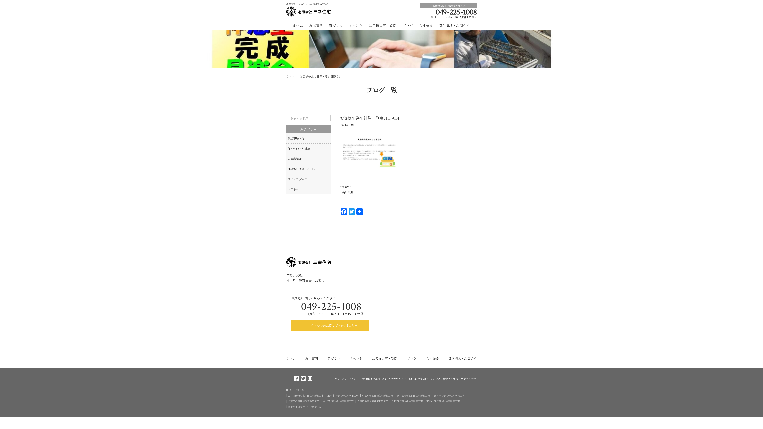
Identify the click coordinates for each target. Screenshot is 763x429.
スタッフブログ (297, 179)
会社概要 (426, 25)
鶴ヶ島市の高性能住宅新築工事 (413, 395)
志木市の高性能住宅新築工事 (449, 395)
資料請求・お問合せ (454, 25)
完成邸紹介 (295, 159)
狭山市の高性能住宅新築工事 (338, 401)
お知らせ (293, 189)
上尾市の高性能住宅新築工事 (342, 395)
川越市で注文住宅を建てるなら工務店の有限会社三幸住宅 (432, 378)
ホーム (298, 25)
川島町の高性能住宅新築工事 (377, 395)
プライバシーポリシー (347, 379)
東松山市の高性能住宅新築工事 (443, 401)
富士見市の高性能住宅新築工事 (304, 407)
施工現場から (296, 138)
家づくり (336, 25)
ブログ (408, 25)
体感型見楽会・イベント (303, 169)
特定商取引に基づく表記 (374, 379)
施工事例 (316, 25)
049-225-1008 (456, 12)
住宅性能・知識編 (299, 149)
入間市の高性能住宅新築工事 (407, 401)
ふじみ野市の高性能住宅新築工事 (306, 395)
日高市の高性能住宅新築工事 (372, 401)
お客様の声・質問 (383, 25)
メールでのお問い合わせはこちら (333, 325)
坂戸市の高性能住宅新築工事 (303, 401)
